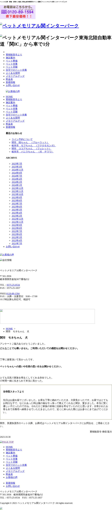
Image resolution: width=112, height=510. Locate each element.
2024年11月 (17, 170)
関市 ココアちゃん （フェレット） (31, 148)
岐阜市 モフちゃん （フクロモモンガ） (34, 145)
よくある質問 (13, 73)
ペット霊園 (12, 67)
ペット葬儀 (12, 61)
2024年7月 (17, 176)
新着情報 (10, 82)
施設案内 (10, 57)
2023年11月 (17, 191)
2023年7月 (17, 203)
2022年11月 (17, 222)
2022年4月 (17, 240)
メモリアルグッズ (15, 76)
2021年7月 (17, 243)
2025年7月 (17, 163)
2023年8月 (17, 200)
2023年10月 (17, 194)
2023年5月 (17, 209)
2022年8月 (17, 228)
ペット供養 (12, 64)
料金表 (9, 79)
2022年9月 (17, 225)
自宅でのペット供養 (16, 70)
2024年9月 (17, 173)
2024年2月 (17, 182)
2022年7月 (17, 231)
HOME (9, 96)
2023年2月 (17, 216)
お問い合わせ (13, 85)
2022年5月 (17, 237)
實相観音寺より (14, 54)
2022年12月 (17, 219)
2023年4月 (17, 213)
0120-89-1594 (13, 293)
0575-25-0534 (13, 285)
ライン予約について (22, 139)
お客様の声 (12, 477)
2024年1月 (17, 185)
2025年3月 (17, 166)
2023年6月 (17, 206)
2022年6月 (17, 234)
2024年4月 (17, 179)
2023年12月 (17, 188)
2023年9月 (17, 197)
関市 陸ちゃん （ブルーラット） (30, 142)
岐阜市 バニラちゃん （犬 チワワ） (33, 151)
